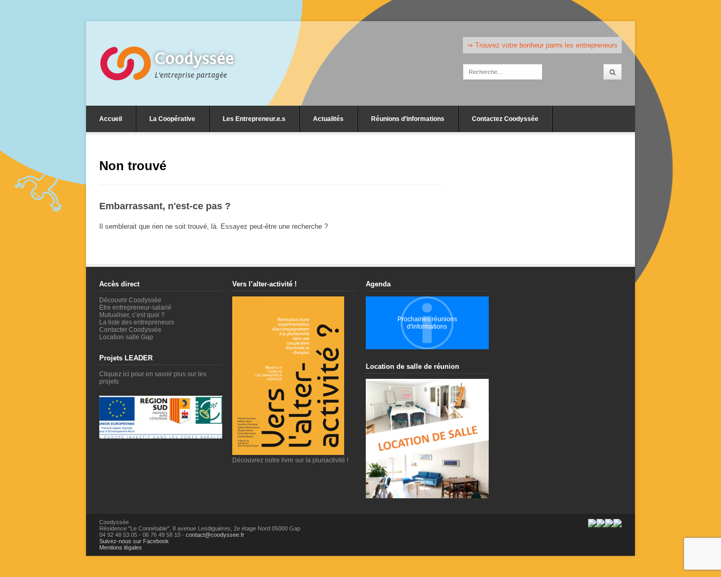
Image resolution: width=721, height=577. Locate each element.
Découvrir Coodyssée (130, 300)
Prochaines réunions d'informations (427, 322)
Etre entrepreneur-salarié (135, 307)
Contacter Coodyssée (130, 329)
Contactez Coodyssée (505, 119)
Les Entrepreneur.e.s (254, 119)
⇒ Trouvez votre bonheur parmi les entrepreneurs (542, 45)
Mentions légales (120, 547)
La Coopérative (172, 119)
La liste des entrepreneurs (136, 322)
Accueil (110, 119)
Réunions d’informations (407, 119)
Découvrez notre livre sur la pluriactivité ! (290, 460)
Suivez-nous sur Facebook (134, 541)
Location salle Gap (126, 337)
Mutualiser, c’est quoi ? (132, 315)
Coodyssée (194, 58)
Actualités (328, 119)
